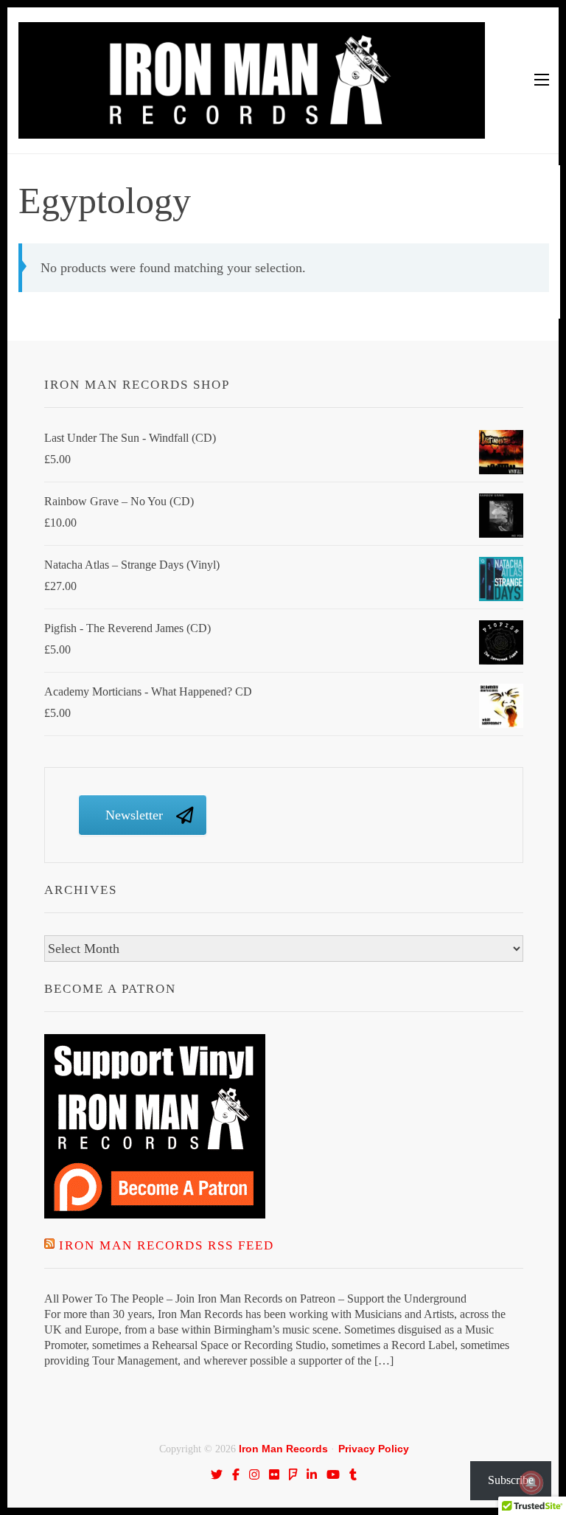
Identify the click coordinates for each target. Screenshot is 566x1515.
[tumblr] (353, 1474)
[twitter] (217, 1474)
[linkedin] (312, 1474)
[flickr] (274, 1474)
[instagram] (254, 1474)
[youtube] (333, 1474)
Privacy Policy (373, 1449)
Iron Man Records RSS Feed (166, 1245)
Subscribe (511, 1480)
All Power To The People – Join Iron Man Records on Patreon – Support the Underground (255, 1298)
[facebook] (236, 1474)
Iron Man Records (283, 1449)
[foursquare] (293, 1474)
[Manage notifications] (531, 1482)
